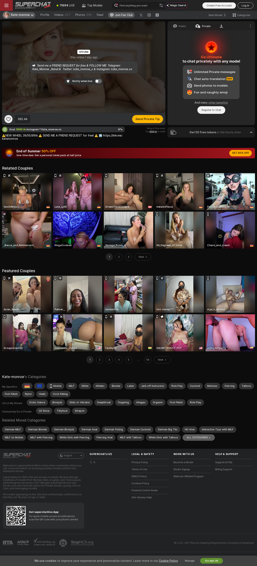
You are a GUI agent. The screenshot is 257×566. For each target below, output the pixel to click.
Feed (100, 15)
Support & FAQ (223, 462)
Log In (245, 5)
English (68, 455)
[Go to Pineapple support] (63, 543)
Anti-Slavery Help (142, 497)
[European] (39, 386)
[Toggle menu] (6, 5)
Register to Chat (211, 109)
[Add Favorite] (8, 119)
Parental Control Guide (145, 490)
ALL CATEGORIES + (199, 437)
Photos (83, 15)
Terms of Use (139, 469)
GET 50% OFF (240, 153)
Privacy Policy (140, 462)
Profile (44, 15)
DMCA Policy (139, 476)
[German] (27, 386)
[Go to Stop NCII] (83, 543)
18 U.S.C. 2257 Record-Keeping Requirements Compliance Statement (214, 543)
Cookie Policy (168, 560)
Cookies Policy (140, 483)
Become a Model (183, 462)
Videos (62, 15)
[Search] (161, 5)
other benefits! (218, 102)
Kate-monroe (13, 377)
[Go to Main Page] (33, 5)
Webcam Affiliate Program (188, 476)
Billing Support (223, 469)
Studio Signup (181, 469)
